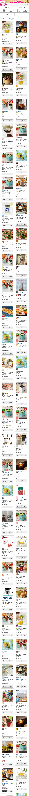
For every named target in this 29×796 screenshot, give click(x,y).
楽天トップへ (25, 4)
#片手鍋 (18, 628)
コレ (5, 43)
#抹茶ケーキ (6, 655)
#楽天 (22, 732)
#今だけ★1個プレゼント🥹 (7, 783)
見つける (11, 10)
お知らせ (18, 10)
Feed (3, 10)
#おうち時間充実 (5, 321)
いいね (11, 43)
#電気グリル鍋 (19, 679)
